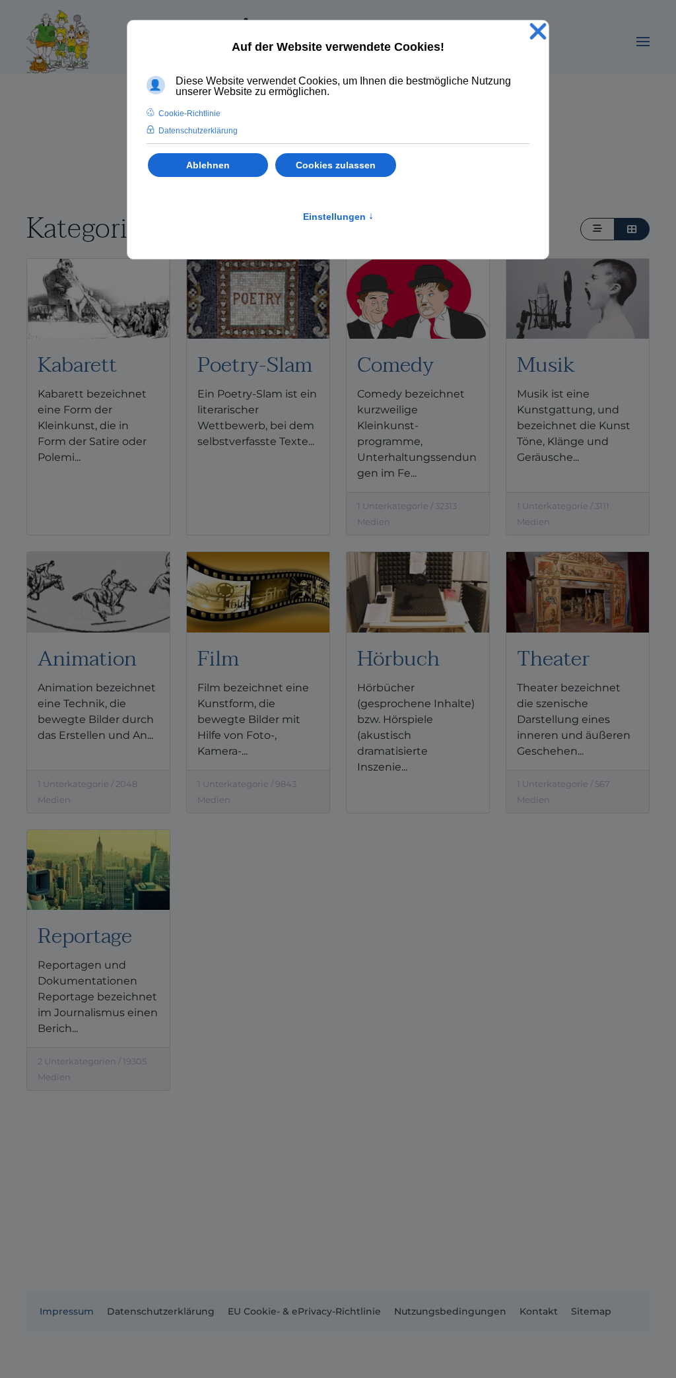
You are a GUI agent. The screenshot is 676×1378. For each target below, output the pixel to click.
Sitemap (591, 1311)
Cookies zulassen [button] (336, 165)
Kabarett (77, 365)
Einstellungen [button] (338, 216)
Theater (553, 658)
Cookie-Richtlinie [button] (189, 113)
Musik (546, 365)
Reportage (85, 936)
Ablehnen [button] (208, 165)
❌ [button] (538, 32)
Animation (87, 658)
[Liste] (597, 229)
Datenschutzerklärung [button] (198, 130)
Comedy (395, 365)
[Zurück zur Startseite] (58, 41)
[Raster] (632, 229)
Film (218, 658)
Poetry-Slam (254, 365)
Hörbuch (398, 658)
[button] (643, 41)
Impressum (67, 1311)
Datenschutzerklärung (161, 1311)
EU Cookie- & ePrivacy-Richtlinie (304, 1311)
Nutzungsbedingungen (450, 1311)
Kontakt (539, 1311)
